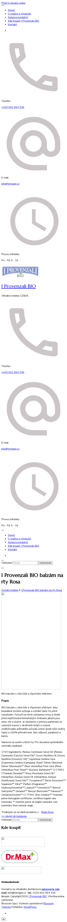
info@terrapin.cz (10, 184)
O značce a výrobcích (19, 14)
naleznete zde (50, 889)
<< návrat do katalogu (14, 816)
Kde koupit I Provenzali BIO (23, 21)
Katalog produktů (18, 17)
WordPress (30, 907)
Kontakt (12, 24)
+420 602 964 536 (12, 107)
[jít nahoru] (3, 919)
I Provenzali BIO (18, 286)
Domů (11, 10)
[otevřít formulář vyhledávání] (2, 560)
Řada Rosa (47, 812)
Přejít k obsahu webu (13, 3)
